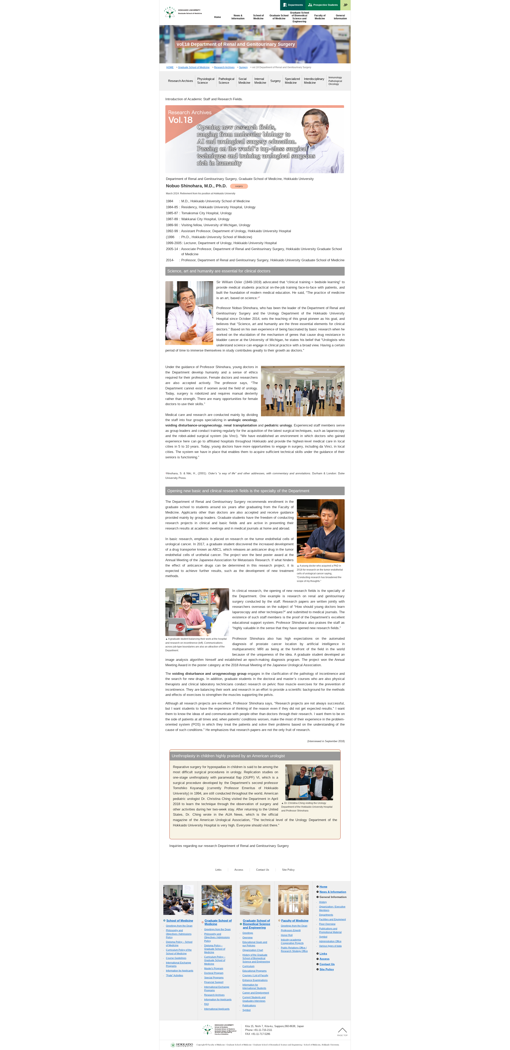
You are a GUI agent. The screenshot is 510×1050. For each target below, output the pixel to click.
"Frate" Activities (174, 975)
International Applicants (217, 1009)
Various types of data (330, 946)
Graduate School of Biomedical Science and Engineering (256, 924)
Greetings (247, 933)
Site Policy (288, 869)
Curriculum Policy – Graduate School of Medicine (214, 960)
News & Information (333, 891)
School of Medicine (179, 920)
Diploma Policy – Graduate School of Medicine (214, 949)
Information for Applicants (179, 970)
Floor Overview (327, 924)
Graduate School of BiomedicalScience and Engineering (299, 17)
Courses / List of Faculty (255, 975)
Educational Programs (254, 970)
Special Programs (214, 977)
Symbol (246, 1010)
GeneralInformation (340, 17)
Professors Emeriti (291, 930)
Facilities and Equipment (332, 919)
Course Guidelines (176, 958)
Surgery (243, 67)
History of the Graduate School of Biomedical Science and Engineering (256, 958)
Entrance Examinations (255, 980)
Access (238, 869)
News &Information (237, 17)
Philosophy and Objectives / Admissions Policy (178, 934)
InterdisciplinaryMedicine (314, 80)
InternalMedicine (260, 80)
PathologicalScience (226, 80)
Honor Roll (287, 935)
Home (217, 17)
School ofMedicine (258, 17)
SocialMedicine (244, 80)
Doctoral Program (213, 973)
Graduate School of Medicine (194, 67)
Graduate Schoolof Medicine (279, 17)
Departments (326, 914)
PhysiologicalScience (205, 80)
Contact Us (262, 869)
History (323, 902)
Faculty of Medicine (294, 920)
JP (345, 5)
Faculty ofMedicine (320, 17)
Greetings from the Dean (179, 925)
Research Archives (224, 67)
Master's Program (213, 968)
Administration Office (330, 941)
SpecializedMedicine (292, 80)
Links (218, 869)
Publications (249, 1005)
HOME (170, 67)
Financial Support (213, 982)
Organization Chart (252, 950)
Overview (247, 937)
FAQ (206, 1004)
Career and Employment (255, 992)
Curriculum (248, 966)
